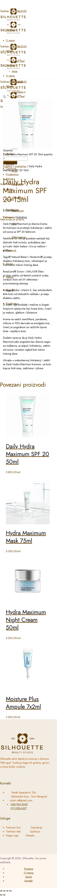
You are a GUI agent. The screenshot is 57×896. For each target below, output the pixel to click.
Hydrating (20, 166)
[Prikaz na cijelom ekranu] (4, 890)
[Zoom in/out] (1, 890)
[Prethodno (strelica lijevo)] (1, 894)
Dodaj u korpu (10, 162)
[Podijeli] (7, 890)
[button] (4, 96)
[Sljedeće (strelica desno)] (4, 894)
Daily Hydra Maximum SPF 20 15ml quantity (27, 154)
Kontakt (29, 881)
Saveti (28, 877)
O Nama (28, 873)
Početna (7, 166)
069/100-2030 (19, 804)
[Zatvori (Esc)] (10, 890)
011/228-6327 (19, 808)
